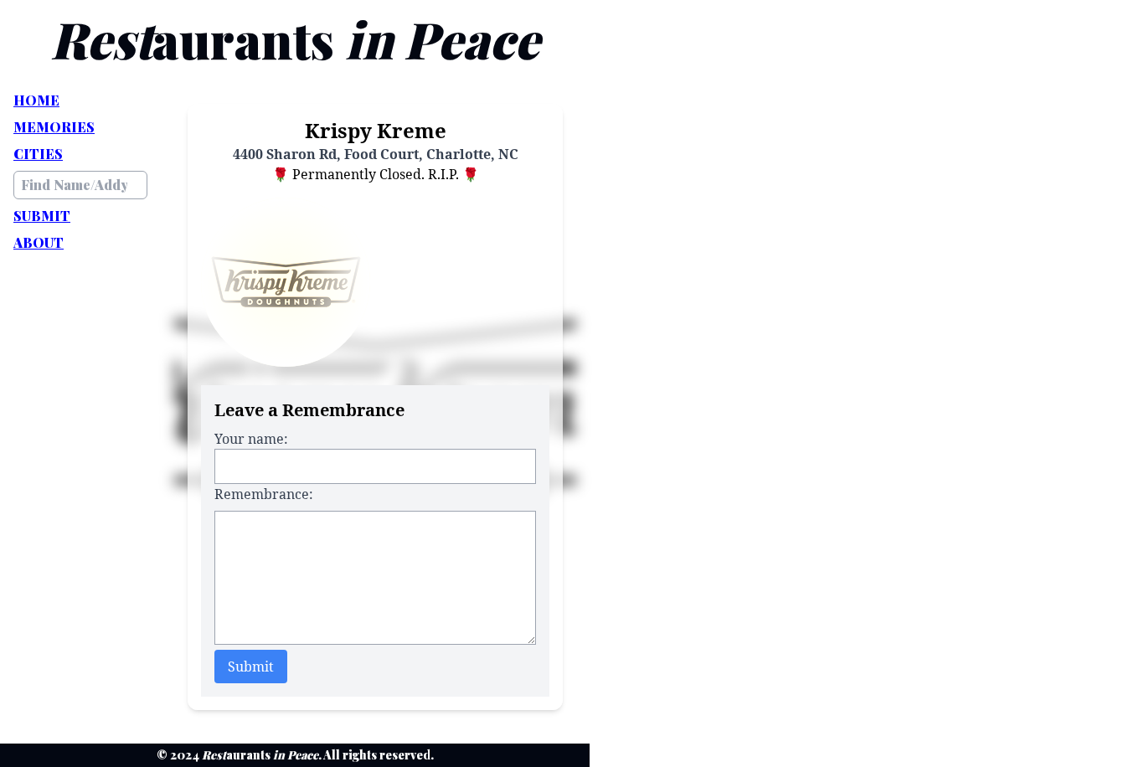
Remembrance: (263, 494)
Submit (251, 666)
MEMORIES (54, 127)
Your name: (251, 439)
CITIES (38, 153)
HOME (36, 100)
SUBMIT (41, 215)
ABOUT (38, 242)
